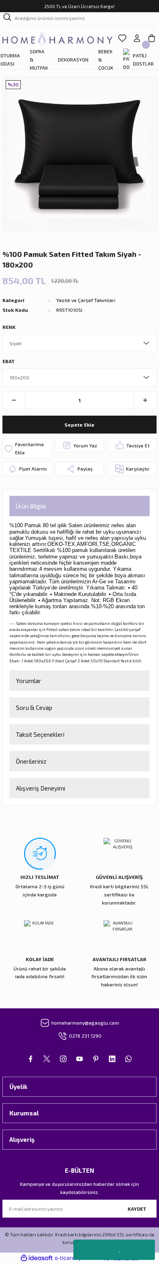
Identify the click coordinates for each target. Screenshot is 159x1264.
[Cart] (152, 38)
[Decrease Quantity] (14, 400)
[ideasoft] (36, 1258)
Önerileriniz (31, 761)
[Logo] (57, 38)
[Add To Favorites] (27, 448)
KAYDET (137, 1208)
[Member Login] (137, 38)
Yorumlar (28, 680)
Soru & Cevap (34, 707)
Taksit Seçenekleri (40, 734)
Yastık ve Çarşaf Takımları (85, 300)
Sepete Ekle (79, 424)
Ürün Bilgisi (31, 506)
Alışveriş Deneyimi (40, 788)
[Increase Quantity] (145, 400)
